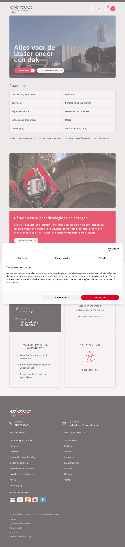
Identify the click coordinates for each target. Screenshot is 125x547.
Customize (61, 297)
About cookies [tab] (62, 258)
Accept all (100, 297)
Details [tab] (102, 258)
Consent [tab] (22, 258)
